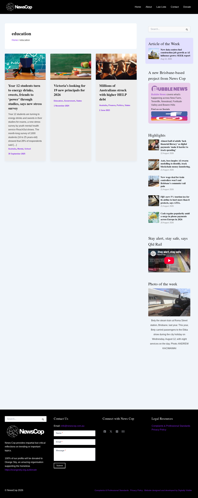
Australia (12, 149)
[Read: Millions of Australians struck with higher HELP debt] (116, 66)
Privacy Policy (159, 429)
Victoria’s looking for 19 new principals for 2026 (70, 90)
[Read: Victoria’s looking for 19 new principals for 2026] (70, 66)
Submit (59, 465)
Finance (112, 105)
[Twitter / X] (111, 431)
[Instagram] (117, 431)
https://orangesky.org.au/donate (21, 470)
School (27, 149)
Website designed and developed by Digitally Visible (168, 490)
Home (138, 7)
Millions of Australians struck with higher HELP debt (113, 92)
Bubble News (158, 94)
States (79, 101)
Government (69, 101)
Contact (175, 7)
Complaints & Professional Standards (171, 426)
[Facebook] (105, 431)
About (149, 7)
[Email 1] (123, 431)
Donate (187, 7)
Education (58, 101)
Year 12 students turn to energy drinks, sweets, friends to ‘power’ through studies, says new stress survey (25, 97)
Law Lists (161, 7)
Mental (20, 149)
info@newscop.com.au (72, 426)
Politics (120, 105)
